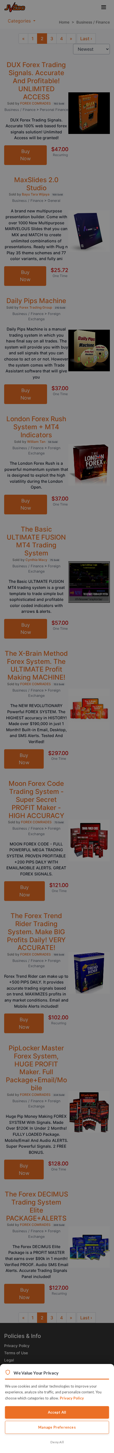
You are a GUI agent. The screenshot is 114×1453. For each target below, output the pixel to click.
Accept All (57, 1412)
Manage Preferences (57, 1427)
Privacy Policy (72, 1398)
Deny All (57, 1442)
